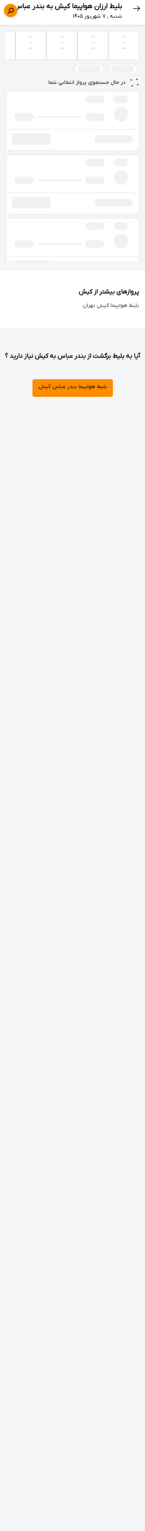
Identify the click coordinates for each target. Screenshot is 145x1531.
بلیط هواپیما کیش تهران (111, 305)
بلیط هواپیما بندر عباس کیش (72, 386)
